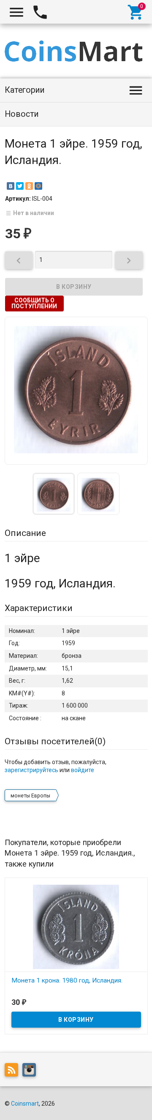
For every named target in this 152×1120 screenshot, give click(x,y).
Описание (25, 533)
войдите (82, 770)
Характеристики (39, 608)
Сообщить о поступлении (34, 303)
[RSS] (13, 1071)
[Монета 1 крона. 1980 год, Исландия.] (76, 926)
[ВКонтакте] (10, 186)
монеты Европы (30, 796)
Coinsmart (25, 1103)
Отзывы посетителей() (55, 741)
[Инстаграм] (31, 1071)
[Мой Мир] (38, 186)
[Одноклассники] (29, 186)
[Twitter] (20, 186)
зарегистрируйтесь (31, 770)
